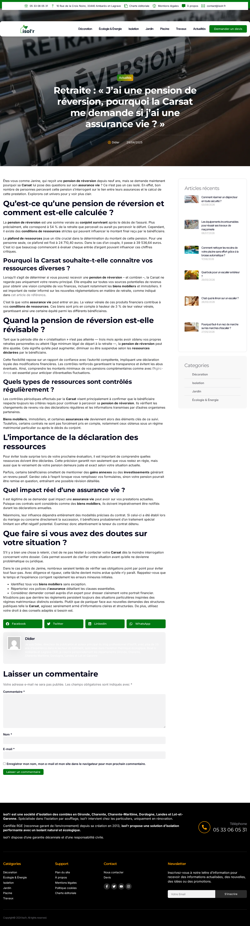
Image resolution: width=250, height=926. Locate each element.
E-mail (9, 749)
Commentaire (14, 692)
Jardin (149, 29)
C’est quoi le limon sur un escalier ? (219, 298)
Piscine (164, 29)
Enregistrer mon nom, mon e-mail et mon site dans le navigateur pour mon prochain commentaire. (76, 764)
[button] (22, 623)
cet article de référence (28, 295)
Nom (7, 734)
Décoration (85, 29)
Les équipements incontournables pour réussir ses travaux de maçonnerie (219, 225)
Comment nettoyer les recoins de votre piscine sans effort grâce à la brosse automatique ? (219, 251)
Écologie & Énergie (110, 29)
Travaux (181, 29)
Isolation (134, 29)
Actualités (199, 29)
